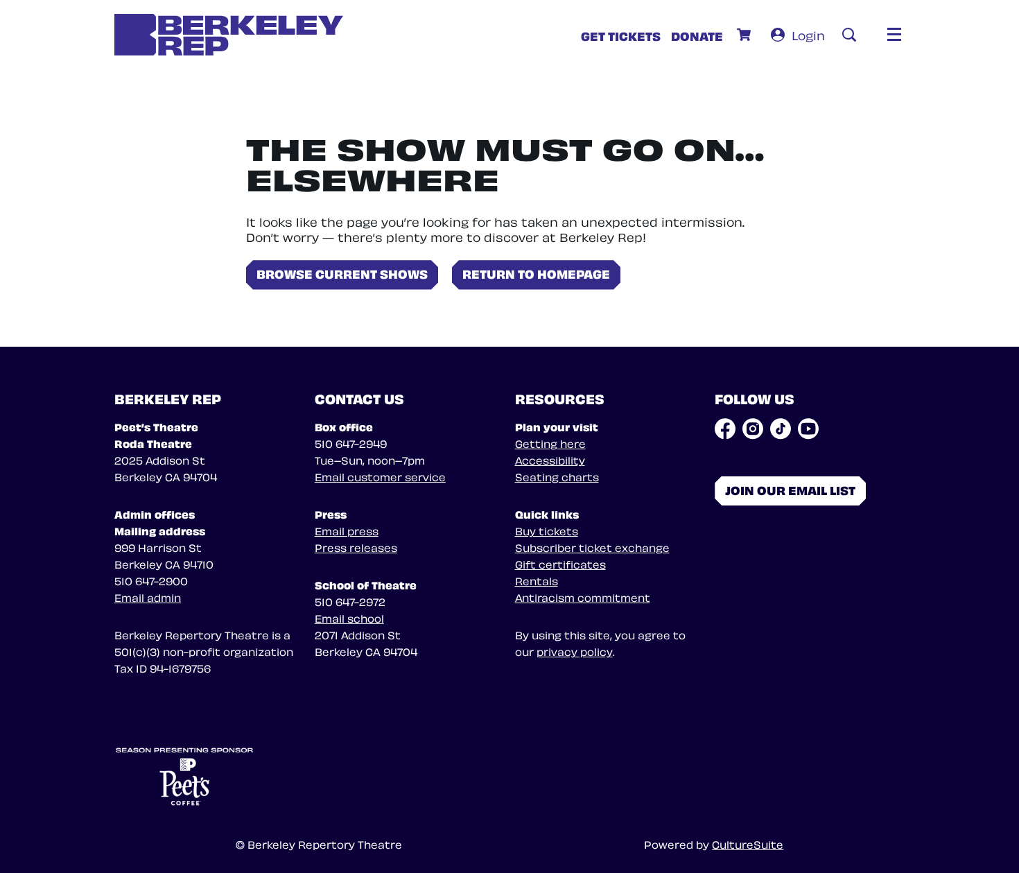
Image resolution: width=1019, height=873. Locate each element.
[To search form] (849, 34)
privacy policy (575, 651)
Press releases (356, 547)
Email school (349, 617)
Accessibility (550, 459)
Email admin (147, 597)
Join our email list (790, 489)
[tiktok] (780, 428)
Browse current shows (342, 273)
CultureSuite (747, 844)
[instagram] (752, 428)
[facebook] (725, 428)
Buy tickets (546, 530)
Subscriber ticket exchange (592, 547)
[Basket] (745, 34)
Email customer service (380, 476)
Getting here (550, 443)
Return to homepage (536, 273)
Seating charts (557, 476)
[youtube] (808, 428)
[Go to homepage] (228, 34)
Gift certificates (560, 563)
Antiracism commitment (582, 597)
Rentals (536, 580)
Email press (346, 530)
